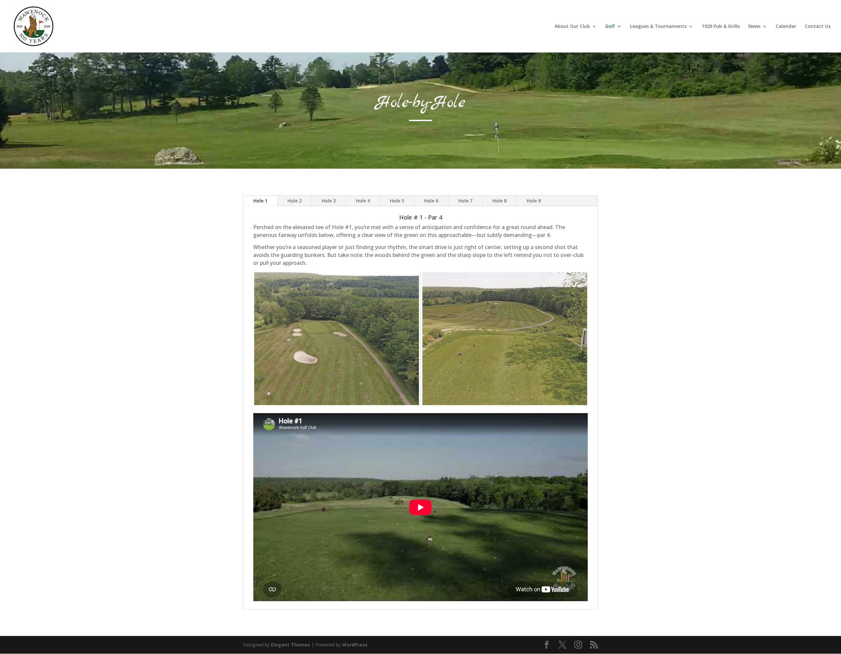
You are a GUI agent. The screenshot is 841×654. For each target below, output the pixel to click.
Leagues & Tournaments (658, 26)
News (754, 26)
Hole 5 (397, 201)
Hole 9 (534, 201)
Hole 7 (465, 201)
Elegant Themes (290, 645)
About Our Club (572, 26)
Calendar (786, 26)
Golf (610, 26)
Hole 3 (329, 201)
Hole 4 (363, 201)
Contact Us (817, 26)
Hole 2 (294, 201)
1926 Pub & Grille (721, 26)
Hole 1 (260, 201)
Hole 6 (431, 201)
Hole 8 (499, 201)
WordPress (355, 645)
